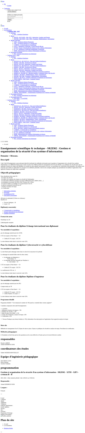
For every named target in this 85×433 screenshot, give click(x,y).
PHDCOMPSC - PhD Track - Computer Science (27, 79)
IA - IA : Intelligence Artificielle (22, 132)
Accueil (6, 28)
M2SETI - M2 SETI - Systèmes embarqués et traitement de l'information (33, 77)
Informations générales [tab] (10, 191)
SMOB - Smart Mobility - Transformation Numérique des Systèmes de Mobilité (35, 92)
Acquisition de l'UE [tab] (9, 194)
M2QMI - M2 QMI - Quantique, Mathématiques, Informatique (30, 76)
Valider (9, 19)
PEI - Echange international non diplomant (25, 54)
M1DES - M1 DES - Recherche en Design (25, 62)
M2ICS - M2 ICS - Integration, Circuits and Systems (28, 68)
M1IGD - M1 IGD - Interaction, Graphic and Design (28, 107)
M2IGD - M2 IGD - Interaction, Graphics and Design (28, 70)
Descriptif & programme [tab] (10, 195)
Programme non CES (16, 97)
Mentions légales (8, 428)
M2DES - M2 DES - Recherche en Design (25, 67)
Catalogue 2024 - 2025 (13, 100)
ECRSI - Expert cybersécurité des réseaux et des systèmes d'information (33, 48)
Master (12, 36)
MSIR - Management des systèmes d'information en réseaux (29, 91)
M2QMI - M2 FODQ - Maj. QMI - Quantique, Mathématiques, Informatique (34, 39)
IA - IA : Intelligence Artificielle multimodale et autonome (29, 49)
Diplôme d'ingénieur (9, 213)
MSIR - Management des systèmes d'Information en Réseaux (30, 51)
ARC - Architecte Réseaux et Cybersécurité (25, 43)
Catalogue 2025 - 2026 (13, 55)
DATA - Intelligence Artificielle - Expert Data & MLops (28, 46)
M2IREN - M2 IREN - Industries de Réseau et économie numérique (32, 71)
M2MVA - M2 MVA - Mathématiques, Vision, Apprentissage (30, 74)
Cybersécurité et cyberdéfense (12, 210)
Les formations (8, 30)
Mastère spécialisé (15, 40)
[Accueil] (2, 1)
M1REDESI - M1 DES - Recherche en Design (26, 109)
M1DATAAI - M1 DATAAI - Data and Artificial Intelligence (30, 61)
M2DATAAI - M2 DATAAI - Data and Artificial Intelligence (30, 65)
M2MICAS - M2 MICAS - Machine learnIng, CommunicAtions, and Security (34, 73)
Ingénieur (13, 33)
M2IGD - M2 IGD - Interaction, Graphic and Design (28, 115)
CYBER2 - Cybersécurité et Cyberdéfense (25, 45)
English (9, 5)
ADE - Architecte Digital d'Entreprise (24, 42)
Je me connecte (12, 11)
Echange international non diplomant (13, 212)
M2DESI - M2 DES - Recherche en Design (25, 112)
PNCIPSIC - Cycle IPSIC (21, 98)
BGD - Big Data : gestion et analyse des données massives (29, 128)
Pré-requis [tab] (6, 192)
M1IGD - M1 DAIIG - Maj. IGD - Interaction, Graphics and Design (32, 37)
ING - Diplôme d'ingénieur (21, 34)
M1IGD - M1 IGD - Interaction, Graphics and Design (28, 64)
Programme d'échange (16, 52)
